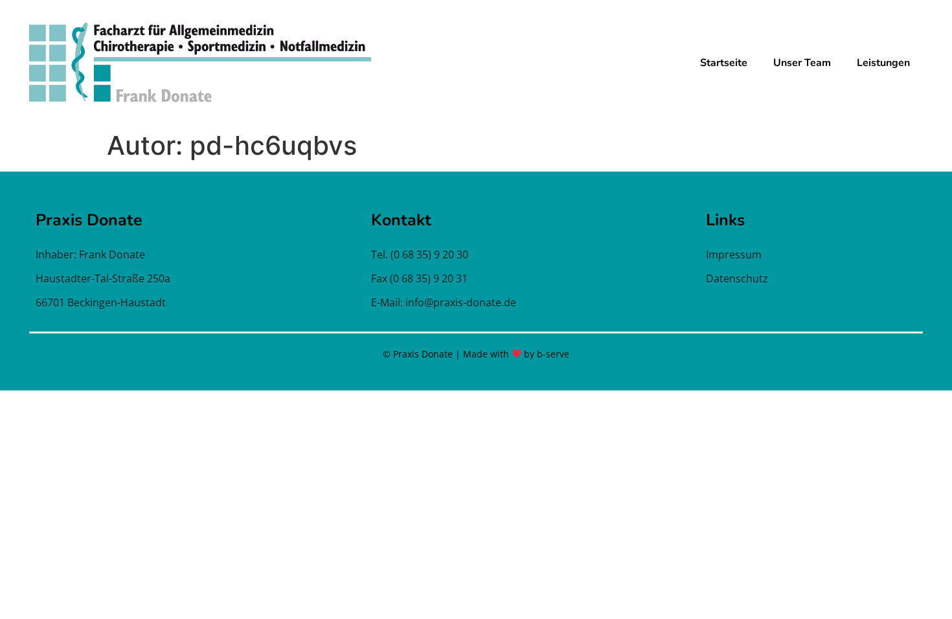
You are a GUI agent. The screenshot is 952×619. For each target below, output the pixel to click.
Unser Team (802, 63)
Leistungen (883, 63)
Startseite (723, 63)
